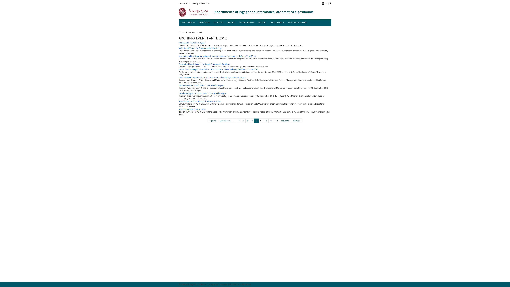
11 (271, 120)
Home (181, 32)
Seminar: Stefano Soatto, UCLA (192, 109)
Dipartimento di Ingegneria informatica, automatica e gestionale (263, 12)
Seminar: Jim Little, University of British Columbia (199, 101)
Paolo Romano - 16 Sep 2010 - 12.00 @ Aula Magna (201, 85)
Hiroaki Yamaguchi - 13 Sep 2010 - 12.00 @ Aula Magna (202, 93)
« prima (213, 120)
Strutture (204, 22)
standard (192, 3)
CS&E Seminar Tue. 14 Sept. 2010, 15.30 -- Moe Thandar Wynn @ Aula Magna (212, 77)
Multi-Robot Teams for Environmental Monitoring (200, 48)
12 (277, 120)
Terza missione (246, 22)
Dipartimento (188, 22)
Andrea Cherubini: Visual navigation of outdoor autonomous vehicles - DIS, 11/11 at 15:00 (217, 56)
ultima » (296, 120)
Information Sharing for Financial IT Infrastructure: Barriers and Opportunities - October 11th (218, 69)
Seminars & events (297, 22)
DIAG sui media (277, 22)
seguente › (285, 120)
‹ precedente (225, 120)
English (328, 3)
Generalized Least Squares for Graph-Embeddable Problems (204, 64)
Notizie (262, 22)
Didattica (219, 22)
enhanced (204, 4)
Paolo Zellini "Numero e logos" (192, 42)
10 (266, 120)
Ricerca (231, 22)
